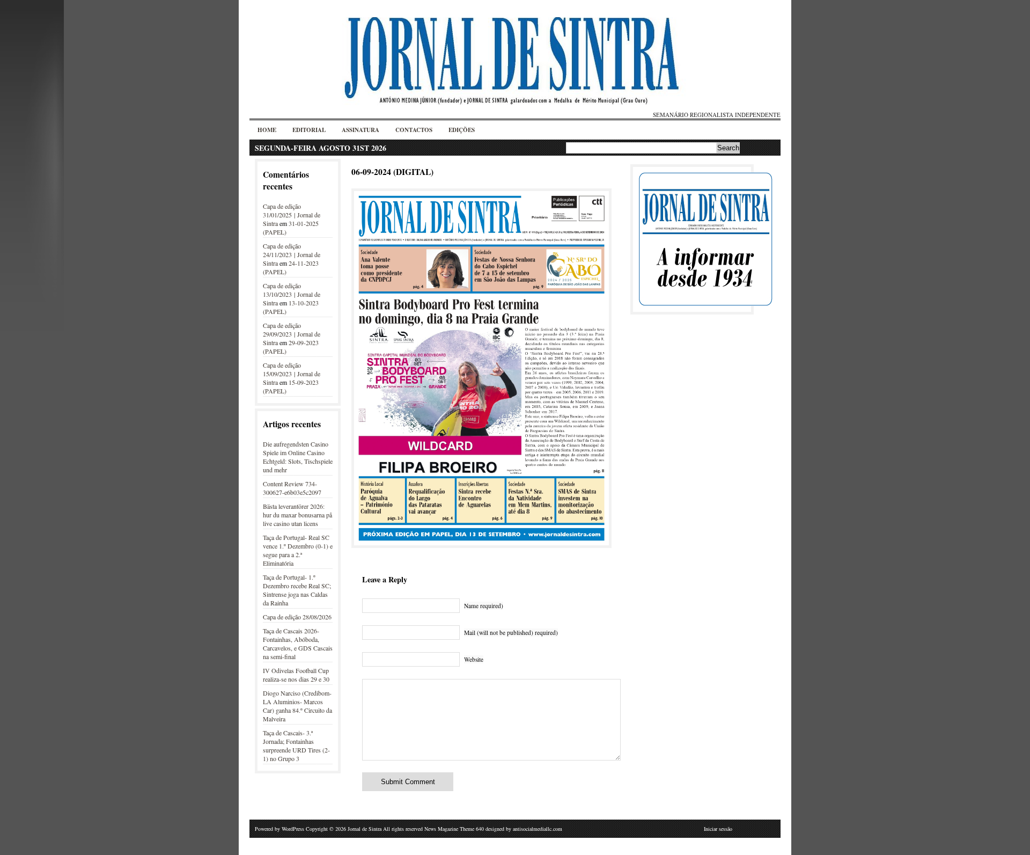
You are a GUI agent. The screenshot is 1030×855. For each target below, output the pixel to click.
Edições (461, 130)
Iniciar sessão (718, 828)
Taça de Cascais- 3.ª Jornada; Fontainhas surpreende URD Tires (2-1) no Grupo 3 (296, 745)
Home (267, 130)
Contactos (413, 130)
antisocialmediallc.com (537, 828)
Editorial (309, 130)
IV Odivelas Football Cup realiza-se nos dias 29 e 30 (296, 674)
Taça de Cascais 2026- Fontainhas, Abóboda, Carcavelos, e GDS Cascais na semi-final (298, 643)
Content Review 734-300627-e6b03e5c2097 (292, 487)
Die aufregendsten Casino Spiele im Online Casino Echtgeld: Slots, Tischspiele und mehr (298, 457)
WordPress (293, 828)
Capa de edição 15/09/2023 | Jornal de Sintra (291, 373)
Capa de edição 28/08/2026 (297, 616)
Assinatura (360, 130)
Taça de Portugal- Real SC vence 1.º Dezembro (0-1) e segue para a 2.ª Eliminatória (298, 550)
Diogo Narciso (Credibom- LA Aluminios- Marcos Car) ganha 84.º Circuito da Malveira (297, 706)
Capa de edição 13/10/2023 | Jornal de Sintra (291, 294)
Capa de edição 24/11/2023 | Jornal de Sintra (291, 254)
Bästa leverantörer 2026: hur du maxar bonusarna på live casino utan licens (297, 515)
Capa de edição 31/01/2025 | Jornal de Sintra (291, 215)
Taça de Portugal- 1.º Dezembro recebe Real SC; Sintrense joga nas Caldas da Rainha (297, 590)
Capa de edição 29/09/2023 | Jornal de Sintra (291, 334)
